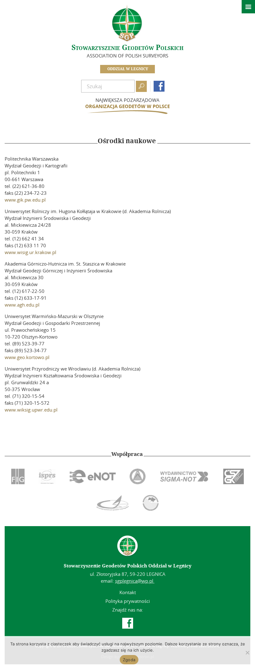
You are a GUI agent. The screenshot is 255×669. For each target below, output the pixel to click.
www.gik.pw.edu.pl (25, 200)
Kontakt (127, 592)
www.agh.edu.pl (22, 305)
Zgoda (129, 659)
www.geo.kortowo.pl (27, 357)
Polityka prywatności (127, 601)
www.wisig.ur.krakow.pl (30, 252)
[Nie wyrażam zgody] (247, 652)
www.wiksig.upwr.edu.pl (31, 410)
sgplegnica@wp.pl (135, 581)
